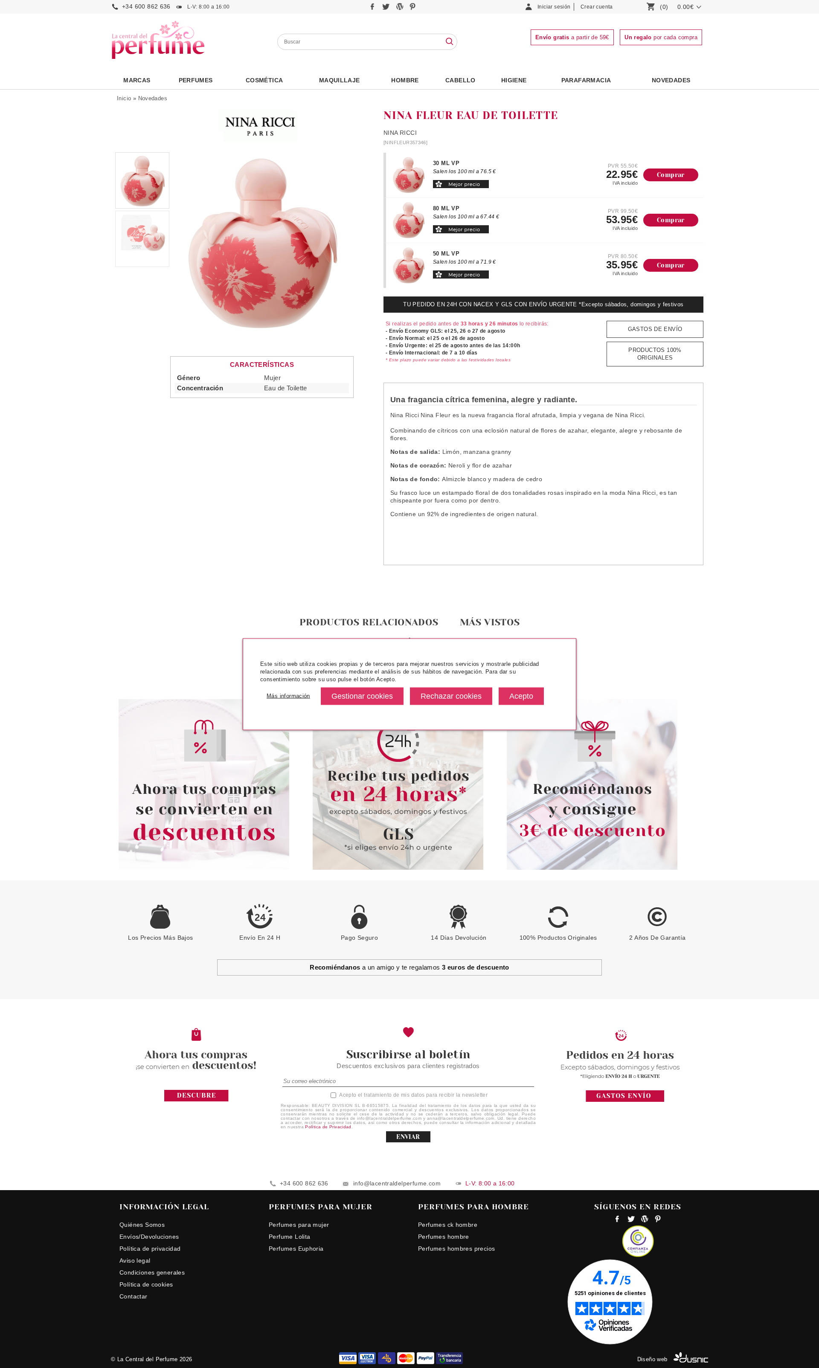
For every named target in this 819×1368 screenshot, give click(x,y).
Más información (288, 696)
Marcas (136, 80)
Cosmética (264, 80)
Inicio (124, 98)
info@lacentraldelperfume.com (397, 1183)
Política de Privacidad (328, 1126)
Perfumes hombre (443, 1236)
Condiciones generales (152, 1272)
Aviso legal (134, 1260)
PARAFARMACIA (586, 80)
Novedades (153, 98)
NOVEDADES (671, 80)
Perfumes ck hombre (447, 1224)
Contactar (133, 1296)
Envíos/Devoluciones (149, 1236)
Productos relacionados (369, 622)
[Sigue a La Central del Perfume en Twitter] (387, 9)
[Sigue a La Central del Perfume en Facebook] (373, 9)
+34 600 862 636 (146, 6)
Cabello (460, 80)
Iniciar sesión (553, 7)
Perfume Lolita (289, 1236)
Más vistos (490, 622)
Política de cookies (146, 1284)
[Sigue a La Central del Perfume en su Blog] (400, 9)
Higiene (514, 80)
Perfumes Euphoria (296, 1248)
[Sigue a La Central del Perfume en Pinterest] (413, 9)
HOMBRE (404, 80)
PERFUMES (196, 80)
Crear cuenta (597, 7)
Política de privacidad (150, 1248)
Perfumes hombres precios (456, 1248)
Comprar (671, 174)
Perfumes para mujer (299, 1224)
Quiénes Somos (142, 1224)
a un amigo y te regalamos (409, 967)
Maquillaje (339, 80)
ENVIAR (408, 1136)
